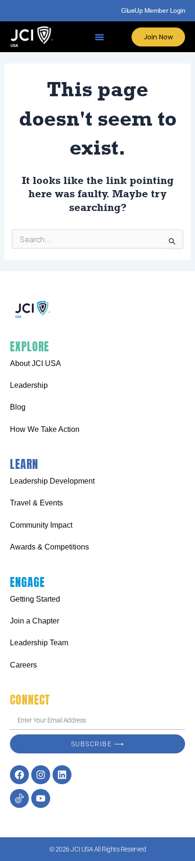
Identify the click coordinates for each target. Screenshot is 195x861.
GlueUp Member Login (153, 10)
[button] (99, 37)
